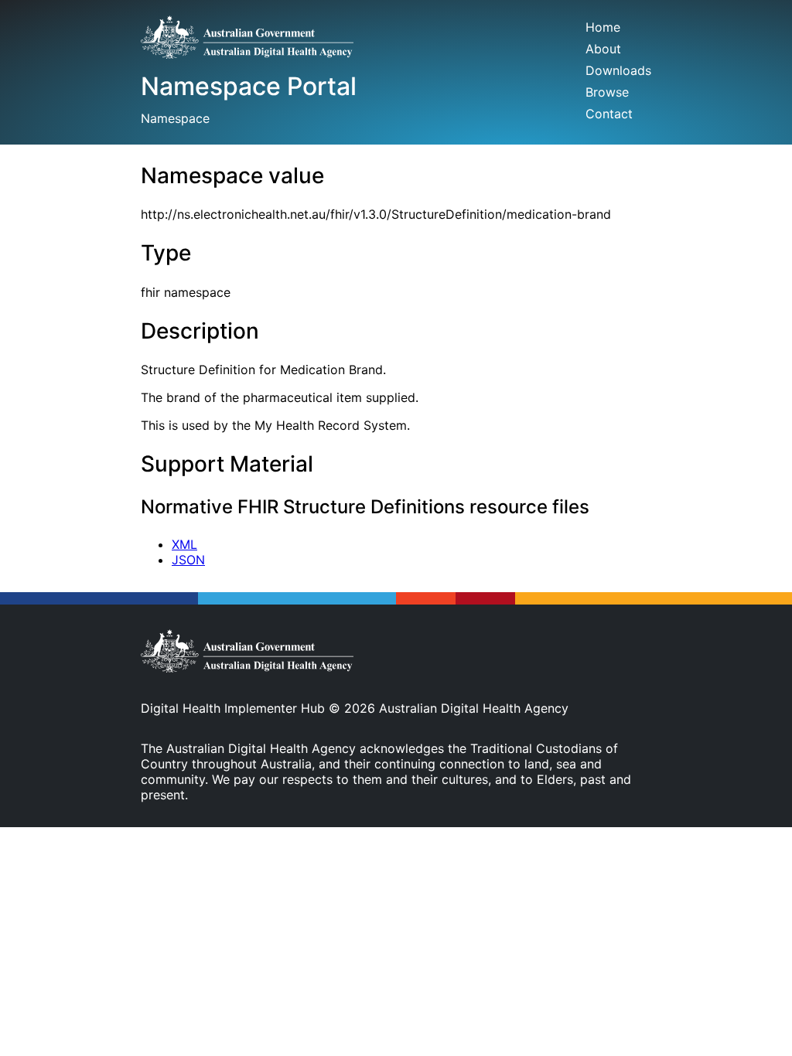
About (603, 48)
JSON (188, 559)
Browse (607, 92)
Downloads (618, 70)
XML (184, 544)
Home (602, 27)
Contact (609, 113)
